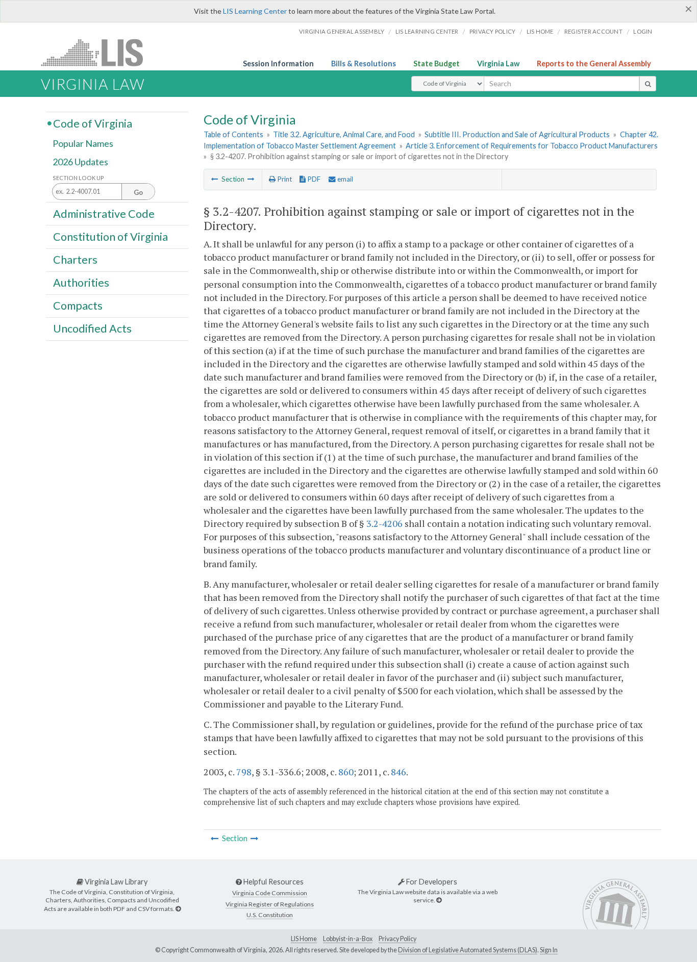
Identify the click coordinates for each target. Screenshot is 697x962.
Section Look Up (78, 177)
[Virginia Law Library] (178, 909)
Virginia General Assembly (341, 31)
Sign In (549, 950)
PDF (313, 179)
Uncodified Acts (92, 328)
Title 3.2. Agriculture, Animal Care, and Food (344, 134)
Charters (75, 259)
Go (138, 192)
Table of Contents (233, 134)
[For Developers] (438, 900)
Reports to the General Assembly (594, 63)
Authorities (81, 282)
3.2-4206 (384, 523)
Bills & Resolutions (363, 63)
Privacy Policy (492, 31)
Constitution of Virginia (110, 236)
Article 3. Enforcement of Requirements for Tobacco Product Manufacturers (532, 145)
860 (346, 772)
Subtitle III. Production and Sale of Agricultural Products (517, 134)
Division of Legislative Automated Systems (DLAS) (467, 950)
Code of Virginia (92, 123)
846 (398, 772)
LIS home (540, 31)
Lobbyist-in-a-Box (347, 939)
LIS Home (304, 939)
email (344, 179)
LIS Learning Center (255, 11)
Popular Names (83, 143)
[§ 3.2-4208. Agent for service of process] (251, 179)
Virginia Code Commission (269, 893)
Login (642, 31)
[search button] (647, 83)
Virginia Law (498, 63)
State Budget (436, 63)
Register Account (593, 31)
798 (244, 772)
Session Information (278, 63)
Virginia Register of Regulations (270, 904)
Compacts (78, 305)
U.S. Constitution (269, 915)
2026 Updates (80, 161)
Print (284, 179)
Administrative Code (104, 213)
